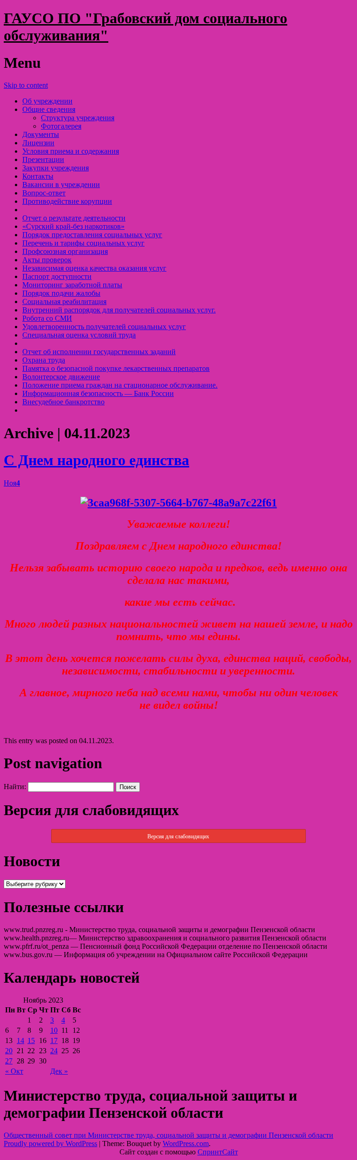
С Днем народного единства (96, 460)
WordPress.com (186, 1143)
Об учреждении (47, 101)
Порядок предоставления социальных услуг (92, 235)
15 (31, 1040)
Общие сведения (48, 109)
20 (9, 1051)
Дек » (59, 1071)
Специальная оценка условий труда (79, 335)
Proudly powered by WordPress (50, 1143)
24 (54, 1051)
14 (20, 1040)
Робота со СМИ (47, 318)
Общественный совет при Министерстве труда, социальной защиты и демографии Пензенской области (168, 1135)
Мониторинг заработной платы (72, 285)
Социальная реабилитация (64, 301)
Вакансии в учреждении (61, 184)
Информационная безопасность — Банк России (98, 393)
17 (54, 1040)
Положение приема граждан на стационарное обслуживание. (120, 385)
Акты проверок (47, 260)
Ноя (12, 483)
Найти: (15, 787)
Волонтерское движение (61, 377)
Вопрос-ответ (44, 193)
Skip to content (26, 85)
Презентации (43, 159)
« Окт (14, 1071)
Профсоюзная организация (65, 251)
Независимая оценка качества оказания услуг (94, 268)
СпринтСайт (218, 1152)
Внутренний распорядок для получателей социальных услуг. (119, 310)
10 (54, 1030)
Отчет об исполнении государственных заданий (99, 352)
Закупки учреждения (55, 168)
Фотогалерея (61, 126)
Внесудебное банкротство (63, 402)
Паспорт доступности (57, 276)
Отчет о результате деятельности (74, 218)
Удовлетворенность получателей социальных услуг (104, 327)
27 (9, 1061)
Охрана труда (43, 360)
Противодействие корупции (67, 201)
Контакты (37, 176)
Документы (40, 134)
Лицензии (38, 143)
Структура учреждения (77, 118)
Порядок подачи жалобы (61, 293)
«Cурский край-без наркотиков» (73, 226)
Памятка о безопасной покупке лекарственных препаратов (116, 368)
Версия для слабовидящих (178, 836)
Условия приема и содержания (70, 151)
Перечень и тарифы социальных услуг (83, 243)
